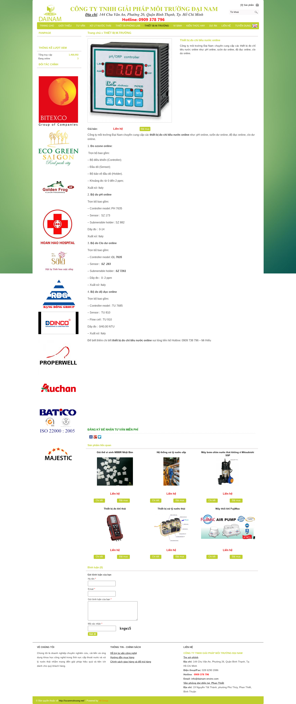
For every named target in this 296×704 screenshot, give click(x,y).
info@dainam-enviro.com (205, 678)
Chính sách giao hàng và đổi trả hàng (130, 661)
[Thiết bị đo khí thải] (115, 528)
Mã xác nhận (95, 623)
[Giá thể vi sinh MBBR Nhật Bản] (115, 471)
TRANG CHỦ (47, 25)
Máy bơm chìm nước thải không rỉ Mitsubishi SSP (227, 454)
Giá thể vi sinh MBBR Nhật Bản (115, 452)
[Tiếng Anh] (254, 26)
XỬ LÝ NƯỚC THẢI (100, 25)
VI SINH (177, 25)
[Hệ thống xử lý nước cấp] (171, 471)
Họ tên (92, 579)
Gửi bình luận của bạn (100, 599)
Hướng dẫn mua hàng (122, 657)
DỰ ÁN (213, 25)
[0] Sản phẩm (247, 5)
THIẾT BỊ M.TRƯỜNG (157, 25)
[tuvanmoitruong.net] (148, 11)
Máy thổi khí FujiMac (227, 508)
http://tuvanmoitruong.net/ (71, 700)
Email (91, 589)
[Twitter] (99, 437)
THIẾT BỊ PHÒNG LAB (128, 25)
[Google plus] (95, 437)
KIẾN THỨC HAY (195, 25)
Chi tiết (99, 500)
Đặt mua (145, 129)
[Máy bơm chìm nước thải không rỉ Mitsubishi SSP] (227, 471)
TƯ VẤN (80, 25)
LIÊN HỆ (226, 25)
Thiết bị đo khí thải (115, 508)
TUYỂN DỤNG (243, 25)
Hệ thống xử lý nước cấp (171, 452)
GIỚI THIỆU (65, 25)
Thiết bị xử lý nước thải (171, 508)
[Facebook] (91, 437)
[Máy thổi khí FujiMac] (227, 528)
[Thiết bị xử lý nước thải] (171, 528)
